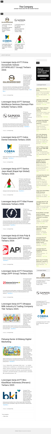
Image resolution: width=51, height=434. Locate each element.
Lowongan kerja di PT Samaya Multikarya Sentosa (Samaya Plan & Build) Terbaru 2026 (20, 28)
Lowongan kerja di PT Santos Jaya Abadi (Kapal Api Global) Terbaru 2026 (20, 47)
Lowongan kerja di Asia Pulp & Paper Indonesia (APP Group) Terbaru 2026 (15, 238)
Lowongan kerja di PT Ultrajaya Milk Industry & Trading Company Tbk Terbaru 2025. (17, 306)
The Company (26, 6)
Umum (23, 365)
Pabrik (20, 365)
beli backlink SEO (21, 366)
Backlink (29, 365)
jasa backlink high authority (22, 368)
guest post (9, 368)
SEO (15, 373)
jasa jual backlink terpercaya (26, 370)
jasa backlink (13, 368)
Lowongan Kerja (10, 95)
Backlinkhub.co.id (13, 366)
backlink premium (6, 366)
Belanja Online (9, 365)
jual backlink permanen (9, 373)
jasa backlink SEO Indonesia (14, 370)
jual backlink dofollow (22, 371)
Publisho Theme (18, 430)
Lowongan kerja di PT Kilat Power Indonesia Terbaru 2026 (17, 202)
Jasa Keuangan (16, 365)
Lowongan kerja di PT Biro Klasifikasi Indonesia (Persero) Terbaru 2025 (15, 382)
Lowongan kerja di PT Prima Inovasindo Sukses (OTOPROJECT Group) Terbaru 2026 (7, 28)
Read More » (27, 126)
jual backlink (5, 371)
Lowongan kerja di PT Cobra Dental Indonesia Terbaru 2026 (7, 46)
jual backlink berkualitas (13, 371)
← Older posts (5, 416)
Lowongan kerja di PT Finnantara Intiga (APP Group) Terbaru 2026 (17, 272)
